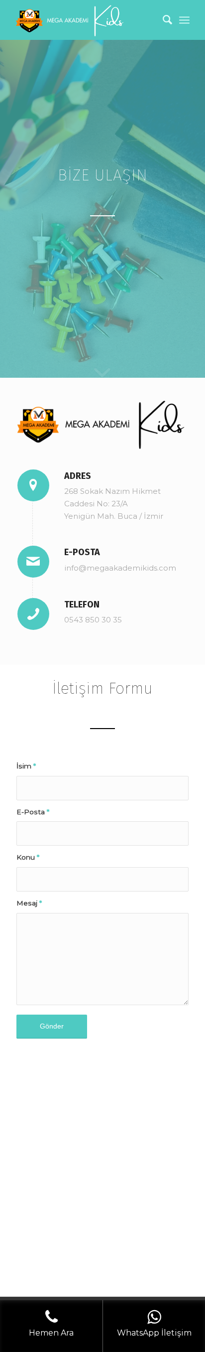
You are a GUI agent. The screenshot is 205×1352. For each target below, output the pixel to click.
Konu (27, 857)
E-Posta (32, 812)
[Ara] (162, 20)
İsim (26, 766)
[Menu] (184, 20)
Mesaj (29, 903)
